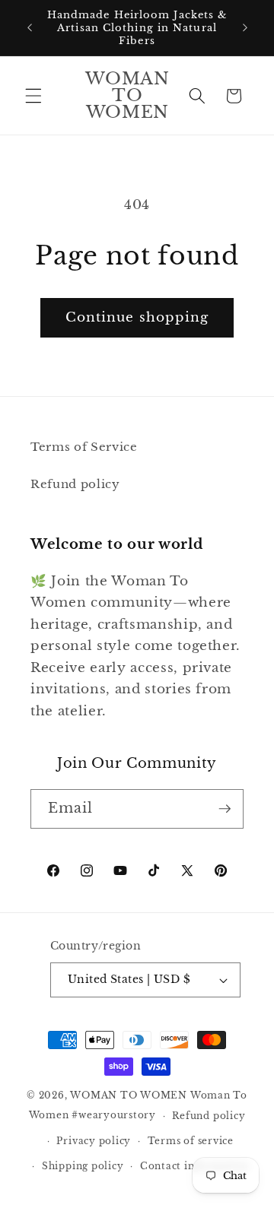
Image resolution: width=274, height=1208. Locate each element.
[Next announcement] (245, 28)
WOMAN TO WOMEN (128, 1095)
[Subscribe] (224, 809)
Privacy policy (93, 1140)
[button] (33, 96)
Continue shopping (137, 317)
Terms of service (191, 1140)
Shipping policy (83, 1166)
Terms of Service (84, 446)
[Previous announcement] (29, 28)
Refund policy (75, 484)
